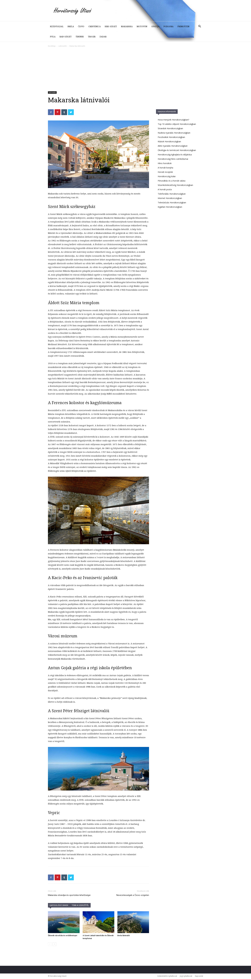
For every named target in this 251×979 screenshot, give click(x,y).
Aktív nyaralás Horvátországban (173, 145)
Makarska (127, 26)
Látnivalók (62, 46)
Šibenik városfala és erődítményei (62, 935)
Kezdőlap (52, 46)
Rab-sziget (66, 36)
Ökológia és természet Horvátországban (177, 150)
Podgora (168, 26)
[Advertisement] (125, 69)
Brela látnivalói (123, 935)
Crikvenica (94, 26)
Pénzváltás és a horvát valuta (171, 180)
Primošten (183, 26)
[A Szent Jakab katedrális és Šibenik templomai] (98, 922)
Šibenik (80, 36)
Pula (52, 36)
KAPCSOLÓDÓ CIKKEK (59, 905)
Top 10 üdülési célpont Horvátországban (177, 124)
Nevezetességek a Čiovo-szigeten (132, 895)
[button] (199, 26)
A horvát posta (165, 189)
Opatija (155, 26)
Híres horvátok (165, 163)
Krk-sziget (111, 26)
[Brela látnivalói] (133, 922)
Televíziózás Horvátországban (172, 202)
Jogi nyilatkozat (186, 976)
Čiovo (81, 26)
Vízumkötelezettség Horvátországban (175, 185)
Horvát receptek (165, 172)
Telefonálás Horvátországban (172, 193)
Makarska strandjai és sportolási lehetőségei (69, 895)
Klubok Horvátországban (169, 141)
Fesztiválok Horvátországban (171, 137)
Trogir (91, 36)
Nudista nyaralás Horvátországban (174, 132)
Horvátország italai (166, 176)
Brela (71, 26)
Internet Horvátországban (170, 198)
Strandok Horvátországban (170, 128)
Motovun (142, 26)
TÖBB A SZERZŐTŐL (80, 905)
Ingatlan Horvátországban (170, 206)
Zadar (102, 36)
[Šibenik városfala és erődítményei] (64, 922)
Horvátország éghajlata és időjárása (175, 154)
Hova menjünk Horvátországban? (173, 119)
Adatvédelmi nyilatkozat (167, 976)
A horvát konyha (165, 167)
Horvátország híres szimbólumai (173, 159)
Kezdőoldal (56, 26)
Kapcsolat (199, 976)
